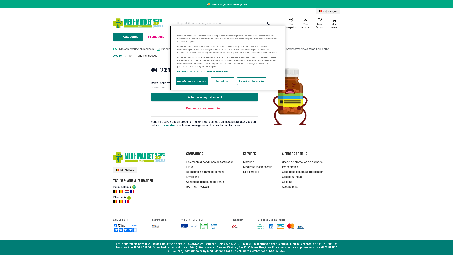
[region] (227, 58)
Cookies (287, 181)
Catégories (130, 36)
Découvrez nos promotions (204, 108)
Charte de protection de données (302, 162)
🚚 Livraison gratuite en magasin (226, 4)
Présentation (290, 167)
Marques (248, 162)
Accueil (118, 55)
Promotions (156, 36)
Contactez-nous (292, 176)
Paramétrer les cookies (252, 81)
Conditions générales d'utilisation (302, 172)
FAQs (189, 167)
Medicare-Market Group (258, 167)
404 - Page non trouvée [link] (142, 55)
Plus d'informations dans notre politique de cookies (202, 71)
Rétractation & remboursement (205, 172)
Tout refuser (222, 81)
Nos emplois (251, 172)
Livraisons (192, 176)
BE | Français (330, 11)
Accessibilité (290, 186)
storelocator (166, 125)
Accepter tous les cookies (191, 81)
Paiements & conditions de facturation (209, 162)
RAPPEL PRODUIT (197, 186)
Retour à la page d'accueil (204, 97)
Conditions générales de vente (205, 181)
